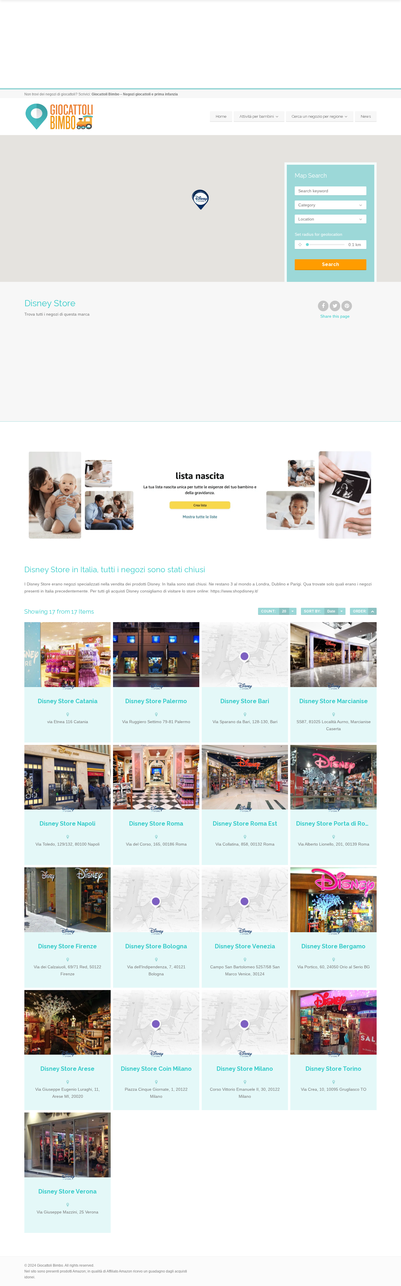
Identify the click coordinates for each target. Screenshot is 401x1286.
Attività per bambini (257, 116)
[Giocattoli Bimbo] (64, 116)
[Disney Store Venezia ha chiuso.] (245, 899)
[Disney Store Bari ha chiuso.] (245, 654)
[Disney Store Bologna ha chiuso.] (156, 899)
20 (284, 611)
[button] (200, 201)
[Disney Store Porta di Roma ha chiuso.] (333, 777)
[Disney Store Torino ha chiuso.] (333, 1022)
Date (331, 611)
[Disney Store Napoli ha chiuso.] (67, 777)
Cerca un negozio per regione (317, 116)
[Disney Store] (67, 687)
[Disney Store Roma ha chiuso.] (156, 777)
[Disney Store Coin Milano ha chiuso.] (156, 1022)
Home (221, 116)
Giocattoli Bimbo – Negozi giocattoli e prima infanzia (135, 94)
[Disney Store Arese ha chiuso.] (67, 1022)
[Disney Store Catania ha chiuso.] (67, 654)
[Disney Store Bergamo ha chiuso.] (333, 899)
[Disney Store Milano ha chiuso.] (245, 1022)
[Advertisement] (200, 44)
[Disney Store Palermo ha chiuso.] (156, 654)
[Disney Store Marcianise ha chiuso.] (333, 654)
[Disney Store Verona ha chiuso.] (67, 1144)
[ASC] (372, 611)
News (366, 116)
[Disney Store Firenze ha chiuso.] (67, 899)
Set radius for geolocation (318, 234)
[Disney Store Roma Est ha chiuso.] (245, 777)
